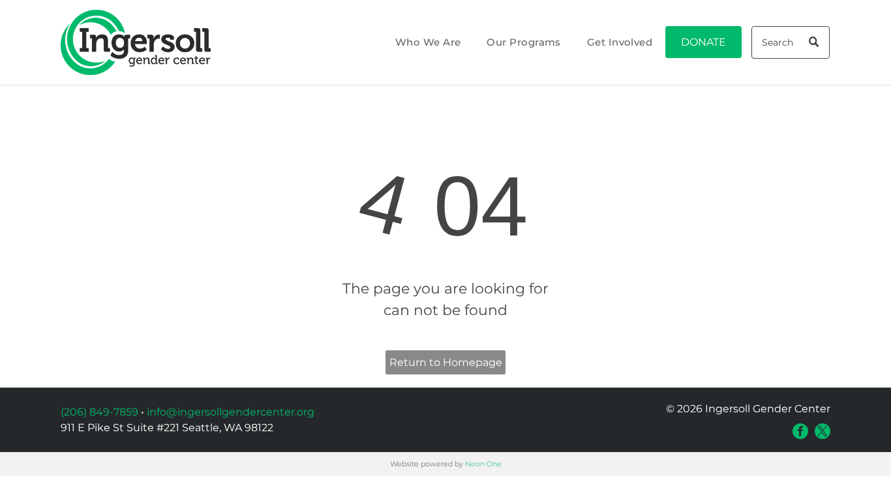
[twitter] (822, 431)
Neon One (483, 463)
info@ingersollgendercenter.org (230, 412)
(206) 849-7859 (99, 412)
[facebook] (800, 431)
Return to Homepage (445, 362)
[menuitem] (428, 42)
